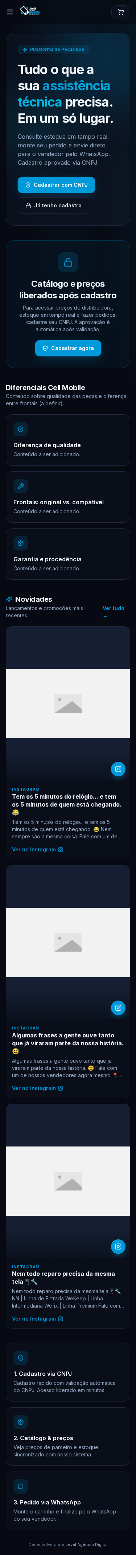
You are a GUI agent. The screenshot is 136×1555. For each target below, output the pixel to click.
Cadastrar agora (72, 348)
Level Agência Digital (87, 1544)
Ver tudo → (113, 611)
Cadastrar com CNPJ (61, 185)
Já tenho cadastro (58, 205)
